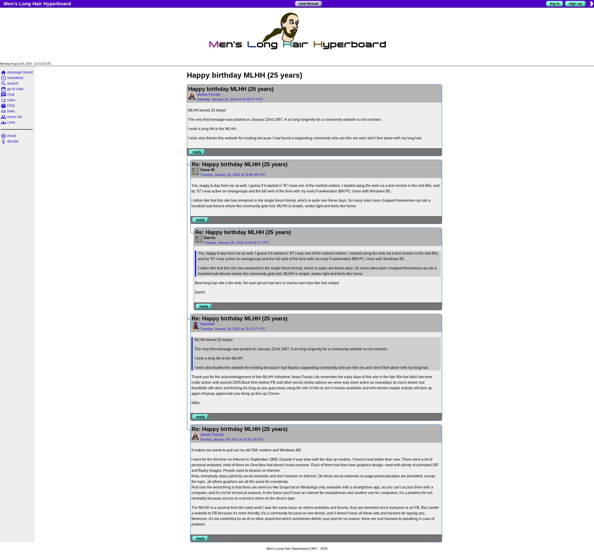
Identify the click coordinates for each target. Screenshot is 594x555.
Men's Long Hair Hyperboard (37, 3)
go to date (12, 89)
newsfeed (12, 78)
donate (10, 141)
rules (8, 100)
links (8, 111)
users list (11, 117)
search (9, 83)
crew (8, 122)
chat (7, 94)
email (8, 136)
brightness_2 (591, 3)
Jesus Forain (208, 94)
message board (17, 72)
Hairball (207, 324)
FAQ (8, 106)
